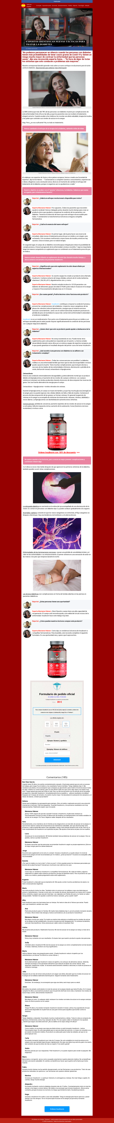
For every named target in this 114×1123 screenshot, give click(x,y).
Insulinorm (55, 304)
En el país (38, 5)
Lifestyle (87, 5)
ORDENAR (56, 760)
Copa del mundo (46, 5)
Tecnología (81, 5)
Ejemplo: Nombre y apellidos (57, 740)
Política (70, 5)
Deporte (75, 5)
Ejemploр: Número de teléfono (57, 749)
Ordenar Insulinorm (57, 1109)
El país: (57, 732)
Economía (54, 5)
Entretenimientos (62, 5)
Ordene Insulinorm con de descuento (57, 452)
